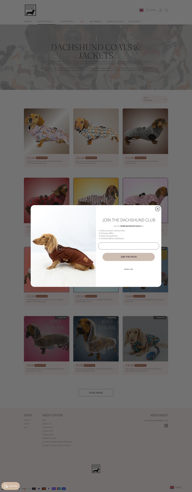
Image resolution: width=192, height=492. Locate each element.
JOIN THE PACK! (129, 257)
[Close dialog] (157, 208)
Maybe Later (128, 269)
